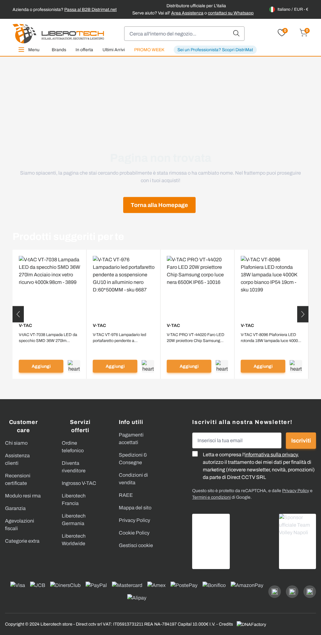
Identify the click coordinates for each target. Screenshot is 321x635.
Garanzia (15, 508)
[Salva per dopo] (74, 366)
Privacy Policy (134, 520)
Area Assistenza (187, 13)
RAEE (126, 495)
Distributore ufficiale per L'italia (196, 5)
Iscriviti (301, 440)
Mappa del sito (135, 507)
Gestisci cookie (136, 545)
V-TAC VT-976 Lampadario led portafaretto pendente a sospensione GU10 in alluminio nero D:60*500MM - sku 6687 (120, 338)
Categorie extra (22, 541)
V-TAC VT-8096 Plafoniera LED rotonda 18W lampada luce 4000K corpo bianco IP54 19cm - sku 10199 (271, 338)
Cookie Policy (134, 532)
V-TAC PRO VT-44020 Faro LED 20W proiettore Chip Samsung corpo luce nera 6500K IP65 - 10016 (195, 338)
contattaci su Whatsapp (231, 13)
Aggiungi (41, 366)
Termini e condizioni (211, 497)
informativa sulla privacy (271, 454)
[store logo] (58, 33)
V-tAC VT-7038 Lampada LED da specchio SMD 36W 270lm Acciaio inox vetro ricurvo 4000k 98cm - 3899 (48, 338)
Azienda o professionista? (65, 9)
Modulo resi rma (23, 495)
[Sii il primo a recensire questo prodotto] (49, 348)
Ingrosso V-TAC (79, 483)
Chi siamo (16, 443)
